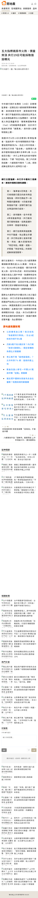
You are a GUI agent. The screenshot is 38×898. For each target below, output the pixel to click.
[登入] (32, 4)
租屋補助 (23, 13)
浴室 (31, 13)
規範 (4, 750)
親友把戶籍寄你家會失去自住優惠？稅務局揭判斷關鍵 (20, 380)
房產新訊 (6, 8)
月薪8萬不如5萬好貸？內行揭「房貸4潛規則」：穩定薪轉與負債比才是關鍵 (20, 348)
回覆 (34, 750)
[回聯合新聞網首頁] (4, 3)
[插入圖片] (29, 750)
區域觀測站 (16, 8)
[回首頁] (8, 3)
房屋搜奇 (27, 8)
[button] (35, 4)
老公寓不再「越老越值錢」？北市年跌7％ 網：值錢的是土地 (20, 360)
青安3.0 (6, 13)
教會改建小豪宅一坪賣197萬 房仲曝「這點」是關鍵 (20, 371)
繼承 (14, 13)
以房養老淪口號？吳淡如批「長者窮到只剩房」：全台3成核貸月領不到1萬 (20, 335)
